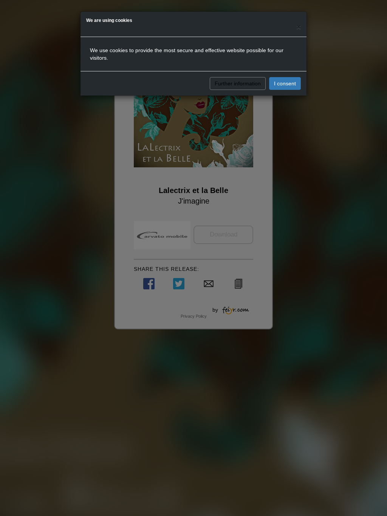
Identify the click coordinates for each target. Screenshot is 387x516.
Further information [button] (238, 83)
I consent (285, 83)
